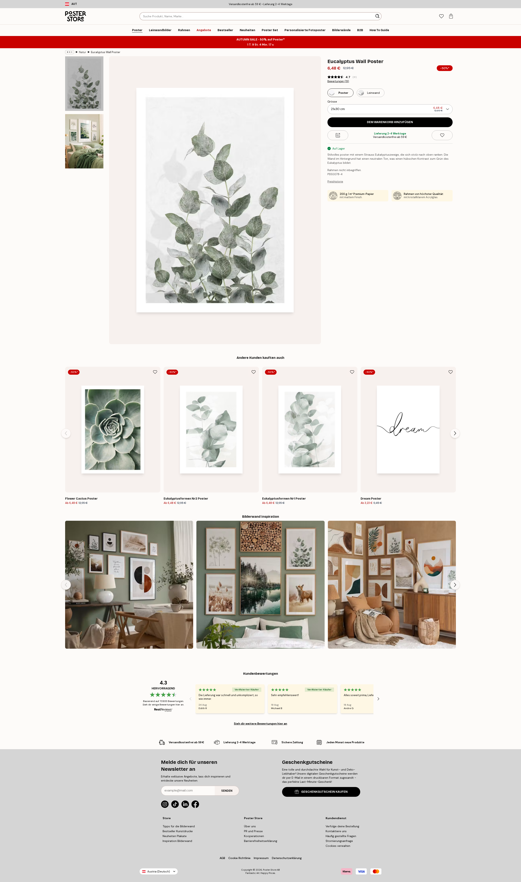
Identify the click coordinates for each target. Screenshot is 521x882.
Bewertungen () (338, 81)
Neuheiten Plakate (175, 836)
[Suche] (378, 16)
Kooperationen (254, 836)
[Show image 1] (84, 83)
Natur (82, 52)
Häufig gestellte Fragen (341, 836)
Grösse (332, 101)
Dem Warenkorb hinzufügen (390, 122)
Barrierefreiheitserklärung (260, 841)
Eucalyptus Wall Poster (105, 52)
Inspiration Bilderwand (177, 841)
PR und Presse (253, 831)
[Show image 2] (84, 141)
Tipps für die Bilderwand (179, 826)
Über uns (250, 826)
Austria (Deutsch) (158, 871)
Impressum (261, 858)
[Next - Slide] (455, 433)
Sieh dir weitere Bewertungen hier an (260, 723)
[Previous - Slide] (66, 433)
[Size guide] (337, 135)
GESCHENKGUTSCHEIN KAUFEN (324, 792)
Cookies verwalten (338, 846)
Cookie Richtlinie (239, 858)
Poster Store (269, 869)
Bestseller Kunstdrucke (178, 831)
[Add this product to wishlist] (442, 135)
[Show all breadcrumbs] (69, 52)
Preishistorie (335, 181)
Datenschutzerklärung (287, 858)
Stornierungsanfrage (339, 841)
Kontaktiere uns (336, 831)
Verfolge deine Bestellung (342, 826)
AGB (222, 858)
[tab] (441, 16)
